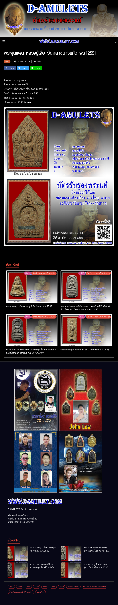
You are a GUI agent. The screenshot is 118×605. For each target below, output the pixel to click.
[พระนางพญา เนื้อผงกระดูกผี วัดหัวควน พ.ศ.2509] (31, 286)
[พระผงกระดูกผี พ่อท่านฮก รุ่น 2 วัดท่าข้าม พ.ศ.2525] (86, 330)
